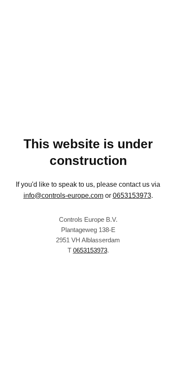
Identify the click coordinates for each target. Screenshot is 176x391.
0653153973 (132, 195)
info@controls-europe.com (63, 195)
